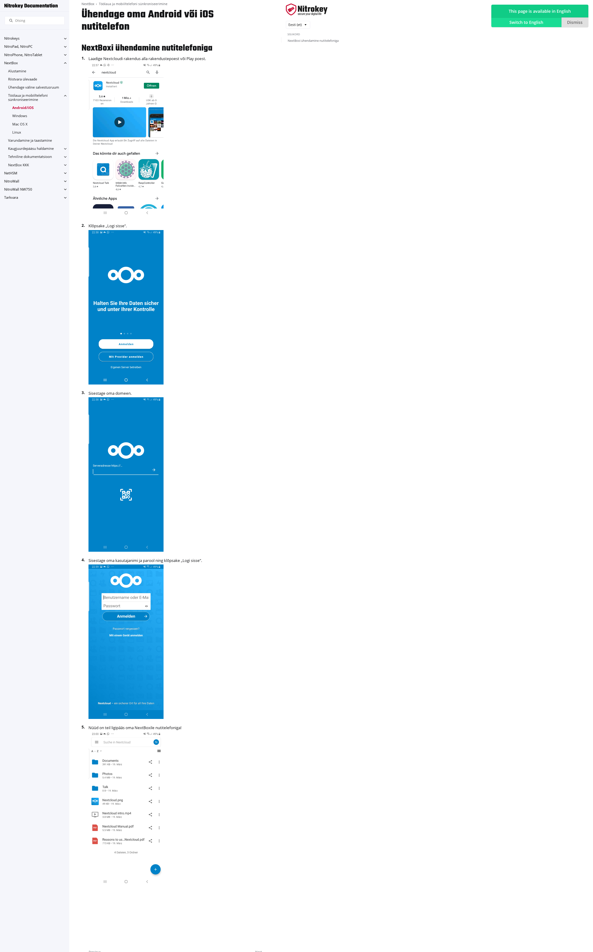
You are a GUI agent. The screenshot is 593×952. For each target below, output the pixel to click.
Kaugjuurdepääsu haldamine (31, 148)
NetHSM (10, 173)
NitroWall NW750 (18, 189)
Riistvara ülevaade (22, 79)
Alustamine (17, 71)
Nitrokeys (11, 38)
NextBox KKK (18, 165)
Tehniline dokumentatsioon (30, 156)
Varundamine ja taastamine (30, 140)
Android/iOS (23, 108)
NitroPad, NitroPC (18, 46)
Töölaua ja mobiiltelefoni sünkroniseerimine (28, 97)
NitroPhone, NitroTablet (23, 54)
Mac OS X (20, 124)
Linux (16, 132)
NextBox (11, 63)
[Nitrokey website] (307, 9)
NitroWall (11, 181)
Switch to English (526, 22)
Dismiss (575, 22)
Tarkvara (11, 197)
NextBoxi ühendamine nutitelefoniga (313, 40)
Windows (19, 116)
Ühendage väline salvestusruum (33, 87)
